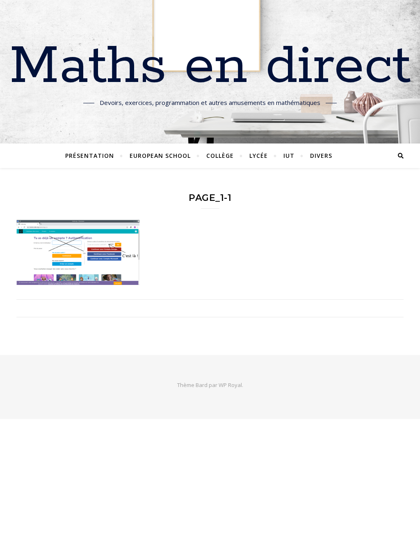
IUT (288, 155)
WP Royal (230, 385)
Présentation (89, 155)
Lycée (258, 155)
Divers (321, 155)
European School (160, 155)
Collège (220, 155)
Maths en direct (210, 67)
